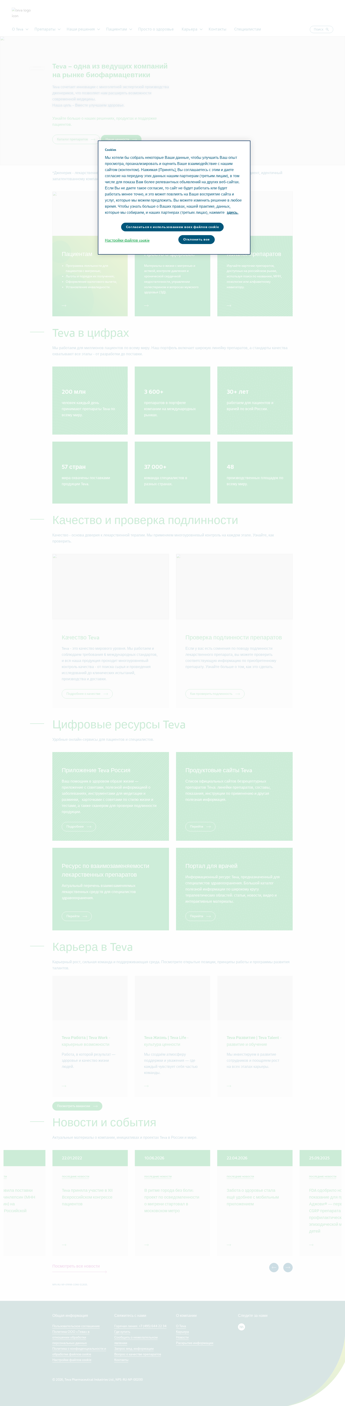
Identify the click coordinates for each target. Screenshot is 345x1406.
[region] (174, 198)
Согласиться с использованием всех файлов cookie (172, 227)
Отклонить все (196, 239)
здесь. (232, 212)
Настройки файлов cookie (127, 240)
